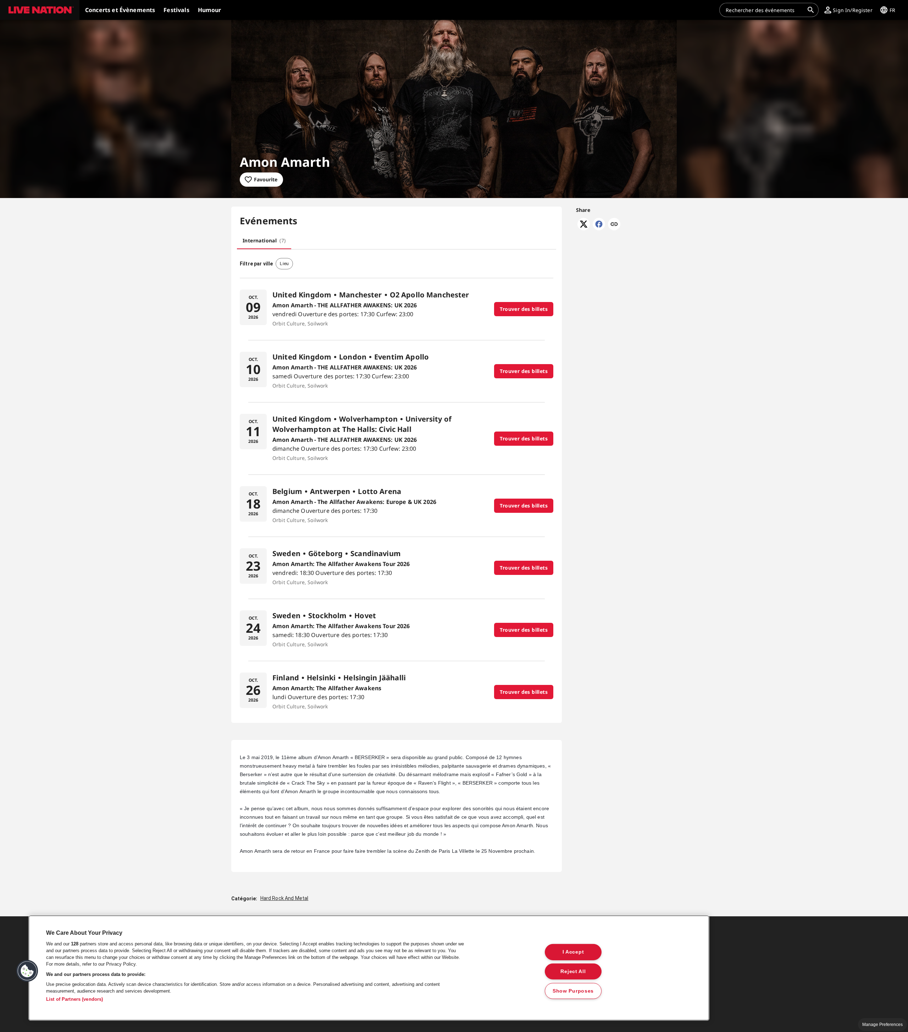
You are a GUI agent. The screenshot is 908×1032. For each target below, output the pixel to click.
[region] (368, 968)
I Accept (573, 952)
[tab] (264, 240)
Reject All (573, 971)
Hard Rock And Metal (284, 898)
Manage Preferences (882, 1024)
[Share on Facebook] (599, 228)
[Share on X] (583, 228)
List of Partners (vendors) (74, 999)
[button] (39, 10)
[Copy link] (614, 224)
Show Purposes (573, 991)
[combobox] (765, 9)
